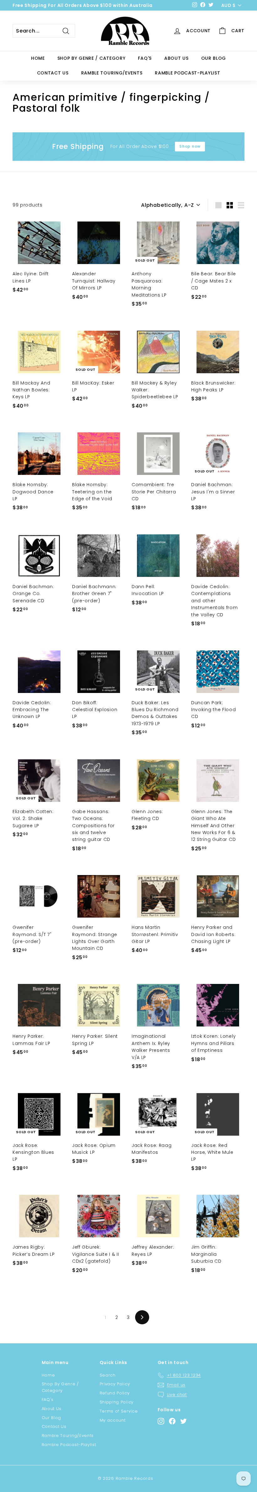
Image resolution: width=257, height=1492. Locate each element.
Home (38, 58)
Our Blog (213, 58)
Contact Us (53, 73)
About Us (176, 58)
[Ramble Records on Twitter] (183, 1421)
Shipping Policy (117, 1402)
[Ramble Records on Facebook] (172, 1421)
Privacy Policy (115, 1384)
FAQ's (145, 58)
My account (113, 1420)
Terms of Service (119, 1411)
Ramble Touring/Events (112, 73)
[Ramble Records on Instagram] (161, 1421)
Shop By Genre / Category (91, 58)
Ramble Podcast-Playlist (187, 73)
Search (108, 1375)
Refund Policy (115, 1393)
